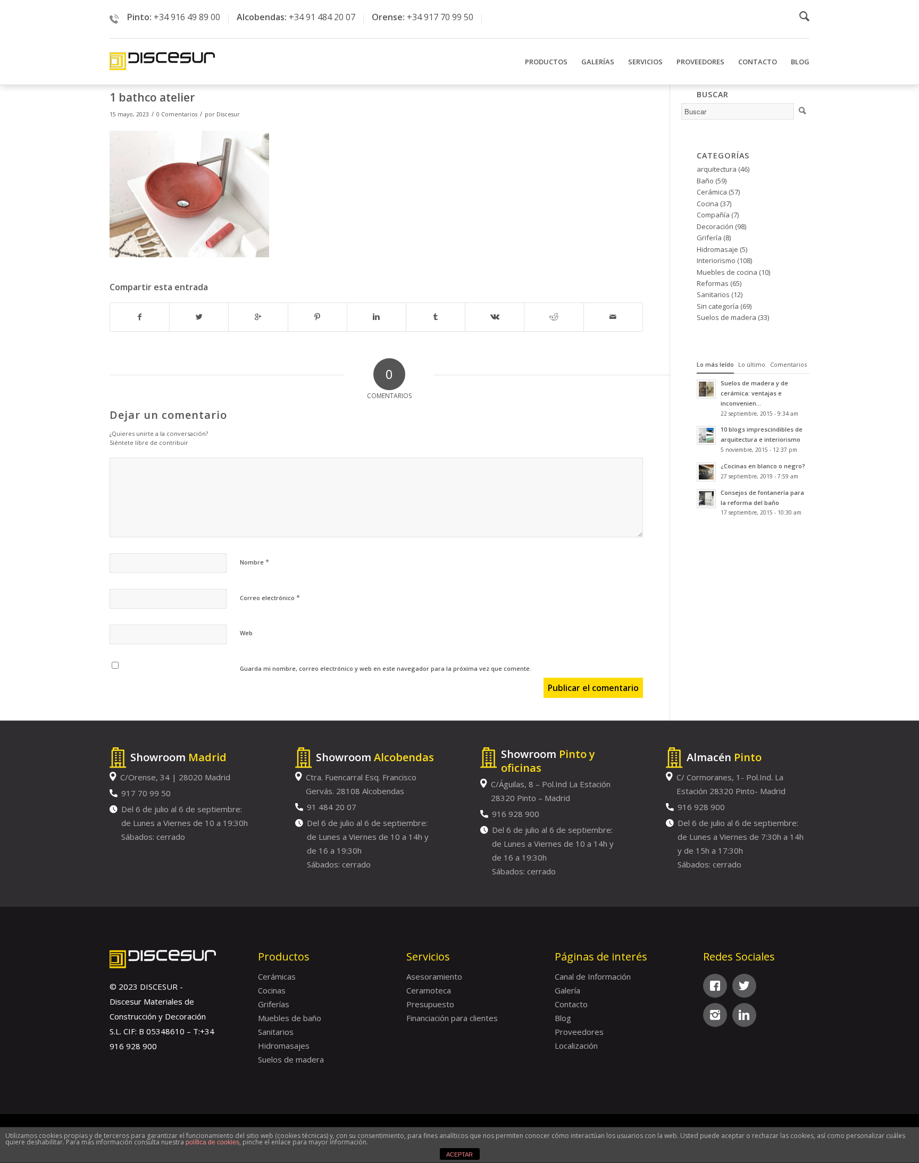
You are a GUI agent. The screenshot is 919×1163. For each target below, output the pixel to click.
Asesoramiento (434, 976)
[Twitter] (744, 986)
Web (246, 633)
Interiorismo (716, 260)
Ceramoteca (428, 990)
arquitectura (717, 169)
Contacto (571, 1004)
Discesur (228, 114)
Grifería (709, 237)
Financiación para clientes (452, 1018)
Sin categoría (718, 306)
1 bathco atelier (152, 97)
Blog (563, 1018)
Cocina (708, 203)
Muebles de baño (289, 1018)
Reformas (713, 283)
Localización (576, 1045)
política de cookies (212, 1142)
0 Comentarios (176, 114)
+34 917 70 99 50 (440, 17)
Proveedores (579, 1031)
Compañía (713, 215)
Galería (567, 990)
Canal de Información (593, 976)
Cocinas (272, 990)
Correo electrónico (270, 597)
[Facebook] (715, 986)
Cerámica (712, 192)
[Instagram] (715, 1015)
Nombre (254, 562)
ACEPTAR (459, 1154)
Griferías (273, 1004)
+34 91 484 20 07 (322, 17)
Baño (705, 181)
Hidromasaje (717, 249)
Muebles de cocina (727, 272)
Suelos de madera (726, 317)
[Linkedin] (744, 1015)
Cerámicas (277, 976)
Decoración (715, 226)
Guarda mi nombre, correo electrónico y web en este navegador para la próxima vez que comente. (385, 668)
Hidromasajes (284, 1045)
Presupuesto (430, 1004)
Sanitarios (713, 294)
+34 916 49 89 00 (187, 17)
